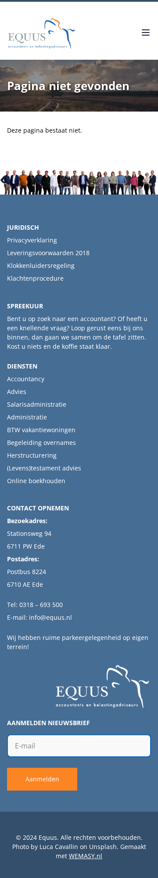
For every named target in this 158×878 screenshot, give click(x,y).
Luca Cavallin (59, 846)
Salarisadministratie (36, 404)
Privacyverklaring (32, 240)
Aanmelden (42, 779)
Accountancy (25, 379)
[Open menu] (145, 33)
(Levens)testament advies (44, 468)
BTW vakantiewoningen (41, 430)
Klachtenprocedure (35, 278)
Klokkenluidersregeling (41, 265)
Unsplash (103, 846)
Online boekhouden (36, 481)
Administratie (27, 417)
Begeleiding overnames (41, 442)
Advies (16, 391)
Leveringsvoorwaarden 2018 (48, 253)
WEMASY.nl (85, 856)
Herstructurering (32, 455)
